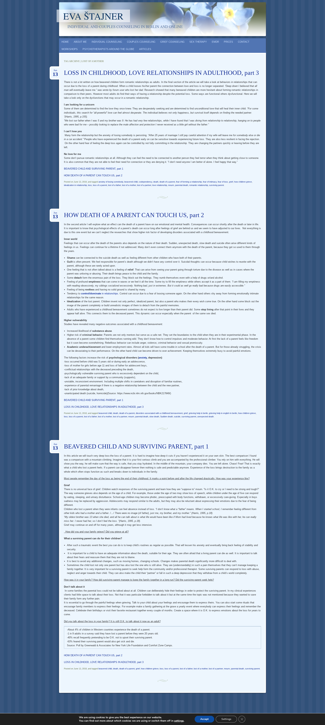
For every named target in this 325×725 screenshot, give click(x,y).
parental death (181, 185)
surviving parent (216, 185)
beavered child (131, 182)
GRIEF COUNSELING (172, 41)
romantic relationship (198, 185)
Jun (55, 71)
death (155, 182)
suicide (177, 416)
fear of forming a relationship (189, 182)
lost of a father (114, 185)
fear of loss (223, 182)
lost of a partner (144, 185)
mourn (171, 185)
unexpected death (205, 416)
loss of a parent (100, 185)
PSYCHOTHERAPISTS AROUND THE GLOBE (108, 49)
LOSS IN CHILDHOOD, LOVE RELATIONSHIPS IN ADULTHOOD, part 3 (161, 72)
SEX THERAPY (198, 41)
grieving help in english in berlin (223, 413)
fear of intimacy (210, 182)
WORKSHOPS (70, 49)
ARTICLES (145, 49)
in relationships (99, 293)
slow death (154, 416)
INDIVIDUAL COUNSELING (107, 41)
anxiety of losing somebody (111, 182)
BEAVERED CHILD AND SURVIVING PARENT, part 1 (93, 168)
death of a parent (167, 182)
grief (231, 182)
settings (179, 721)
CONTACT (243, 41)
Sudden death (166, 416)
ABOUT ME (80, 41)
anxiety (143, 357)
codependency (145, 182)
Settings (226, 719)
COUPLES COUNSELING (141, 41)
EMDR (215, 41)
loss (90, 185)
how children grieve (243, 182)
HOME (65, 41)
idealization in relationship (75, 185)
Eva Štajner (93, 16)
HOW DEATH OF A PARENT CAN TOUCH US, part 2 (93, 175)
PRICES (228, 41)
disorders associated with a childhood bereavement (159, 413)
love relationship (159, 185)
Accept (204, 719)
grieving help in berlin (198, 413)
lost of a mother (129, 185)
